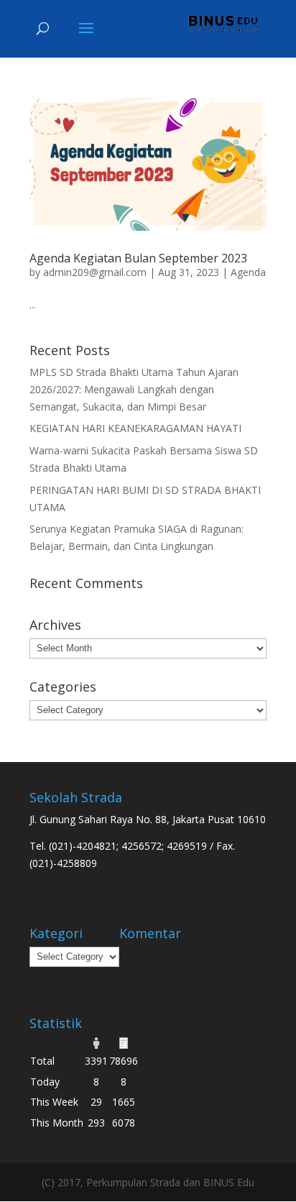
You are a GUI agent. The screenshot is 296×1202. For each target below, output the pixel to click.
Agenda (248, 272)
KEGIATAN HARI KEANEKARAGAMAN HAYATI (135, 428)
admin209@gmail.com (95, 272)
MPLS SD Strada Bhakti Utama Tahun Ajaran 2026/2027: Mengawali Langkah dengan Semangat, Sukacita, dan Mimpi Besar (134, 389)
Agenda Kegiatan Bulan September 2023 (138, 258)
